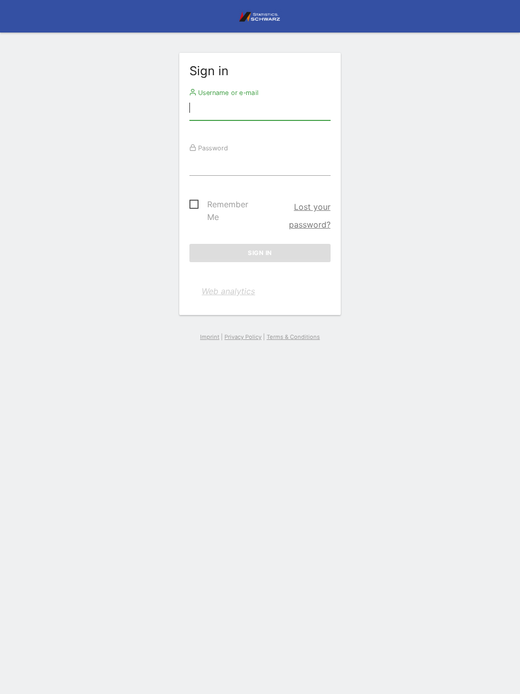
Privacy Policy (243, 336)
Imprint (209, 336)
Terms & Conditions (293, 336)
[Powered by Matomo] (260, 19)
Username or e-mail (227, 92)
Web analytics (228, 291)
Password (212, 148)
